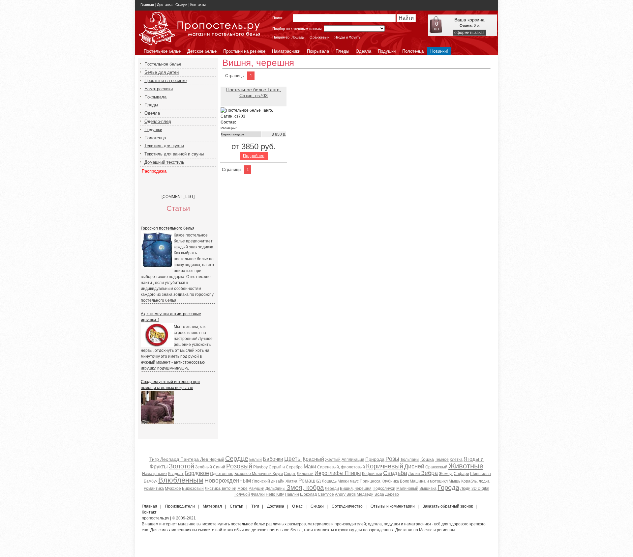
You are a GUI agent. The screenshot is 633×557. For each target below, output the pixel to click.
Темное (442, 459)
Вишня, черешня (356, 488)
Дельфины (275, 488)
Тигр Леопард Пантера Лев (179, 459)
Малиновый (407, 488)
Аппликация (353, 459)
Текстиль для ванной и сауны (174, 154)
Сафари (461, 473)
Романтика (154, 488)
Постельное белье (162, 51)
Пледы (342, 51)
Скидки (181, 5)
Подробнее (253, 155)
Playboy (260, 467)
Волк (404, 481)
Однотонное (221, 473)
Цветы (293, 459)
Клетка (456, 459)
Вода (379, 494)
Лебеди (332, 488)
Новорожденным (227, 480)
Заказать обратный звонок (448, 506)
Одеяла (363, 51)
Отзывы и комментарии (393, 506)
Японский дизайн (269, 481)
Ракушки (256, 488)
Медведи (365, 494)
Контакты (198, 5)
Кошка (427, 459)
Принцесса (370, 481)
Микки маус (349, 481)
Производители (180, 506)
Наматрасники (286, 51)
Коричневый (384, 466)
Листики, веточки (220, 488)
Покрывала (318, 51)
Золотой (181, 466)
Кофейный (372, 473)
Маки (310, 466)
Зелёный (203, 467)
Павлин (292, 494)
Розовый (239, 466)
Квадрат (176, 473)
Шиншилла (480, 473)
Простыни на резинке (244, 51)
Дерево (392, 494)
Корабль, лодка (475, 481)
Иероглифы (330, 473)
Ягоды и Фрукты (347, 37)
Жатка (291, 481)
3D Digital (480, 488)
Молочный (262, 473)
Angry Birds (345, 494)
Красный (313, 459)
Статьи (236, 506)
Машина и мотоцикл (429, 481)
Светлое (326, 494)
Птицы (353, 473)
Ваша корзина (469, 19)
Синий (219, 467)
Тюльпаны (409, 459)
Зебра (429, 473)
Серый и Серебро (286, 467)
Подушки (387, 51)
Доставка (164, 5)
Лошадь (298, 37)
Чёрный (216, 459)
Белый (255, 459)
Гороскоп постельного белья (168, 228)
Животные (465, 466)
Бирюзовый (193, 488)
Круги (278, 473)
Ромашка (309, 481)
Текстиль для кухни (164, 145)
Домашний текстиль (164, 162)
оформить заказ (469, 32)
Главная (147, 5)
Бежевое (243, 473)
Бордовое (197, 473)
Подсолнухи (384, 488)
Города (448, 487)
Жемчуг (446, 473)
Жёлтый (333, 459)
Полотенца (413, 51)
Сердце (236, 458)
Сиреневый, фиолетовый (341, 467)
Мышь (454, 481)
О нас (297, 506)
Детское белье (202, 51)
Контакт (149, 512)
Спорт (290, 473)
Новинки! (439, 51)
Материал (212, 506)
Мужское (173, 488)
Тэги (255, 506)
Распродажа (154, 171)
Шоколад (308, 494)
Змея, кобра (305, 487)
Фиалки (258, 494)
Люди (465, 488)
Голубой (242, 494)
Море (242, 488)
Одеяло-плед (157, 121)
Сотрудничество (347, 506)
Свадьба (395, 473)
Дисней (414, 466)
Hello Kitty (275, 494)
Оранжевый (319, 37)
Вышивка (428, 488)
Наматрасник (154, 473)
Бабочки (273, 459)
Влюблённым (180, 480)
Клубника (390, 481)
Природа (374, 459)
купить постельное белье (241, 524)
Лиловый (305, 473)
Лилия (414, 473)
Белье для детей (161, 72)
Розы (392, 459)
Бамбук (150, 481)
